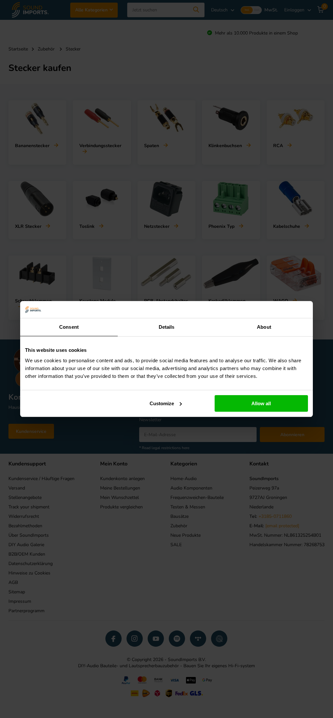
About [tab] (264, 327)
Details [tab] (167, 327)
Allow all (261, 403)
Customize (162, 403)
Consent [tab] (69, 327)
